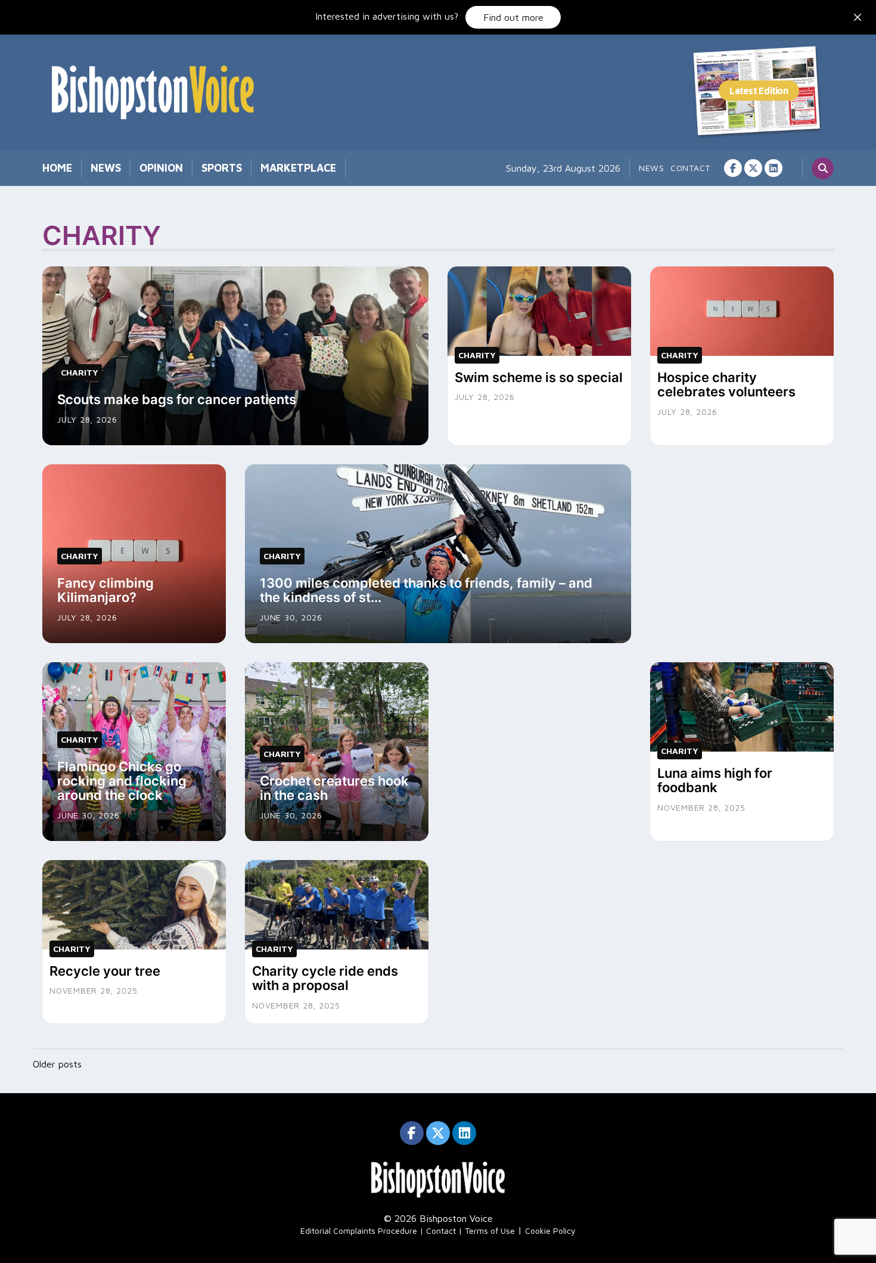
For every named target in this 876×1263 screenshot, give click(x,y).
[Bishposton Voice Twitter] (753, 168)
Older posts (57, 1064)
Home (57, 168)
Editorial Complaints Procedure (358, 1230)
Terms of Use (490, 1230)
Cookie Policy (550, 1230)
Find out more (513, 17)
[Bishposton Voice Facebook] (733, 168)
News (106, 168)
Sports (221, 168)
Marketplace (298, 168)
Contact (690, 168)
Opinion (161, 168)
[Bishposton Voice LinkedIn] (773, 168)
